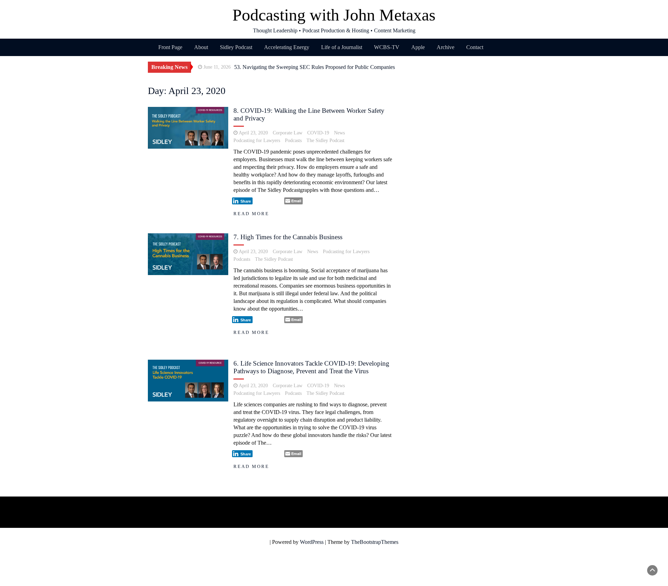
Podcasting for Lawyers (256, 140)
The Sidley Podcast (325, 140)
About (201, 47)
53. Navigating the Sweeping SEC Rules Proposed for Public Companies (314, 67)
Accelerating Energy (286, 47)
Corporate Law (287, 132)
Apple (418, 47)
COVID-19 (318, 132)
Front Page (170, 47)
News (339, 132)
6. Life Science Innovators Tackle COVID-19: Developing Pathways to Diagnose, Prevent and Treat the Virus (311, 367)
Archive (445, 47)
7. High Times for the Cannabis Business (287, 237)
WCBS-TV (386, 47)
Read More (251, 213)
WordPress (312, 542)
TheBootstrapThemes (374, 542)
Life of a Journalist (341, 47)
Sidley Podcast (236, 47)
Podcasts (293, 140)
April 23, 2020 (253, 132)
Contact (474, 47)
